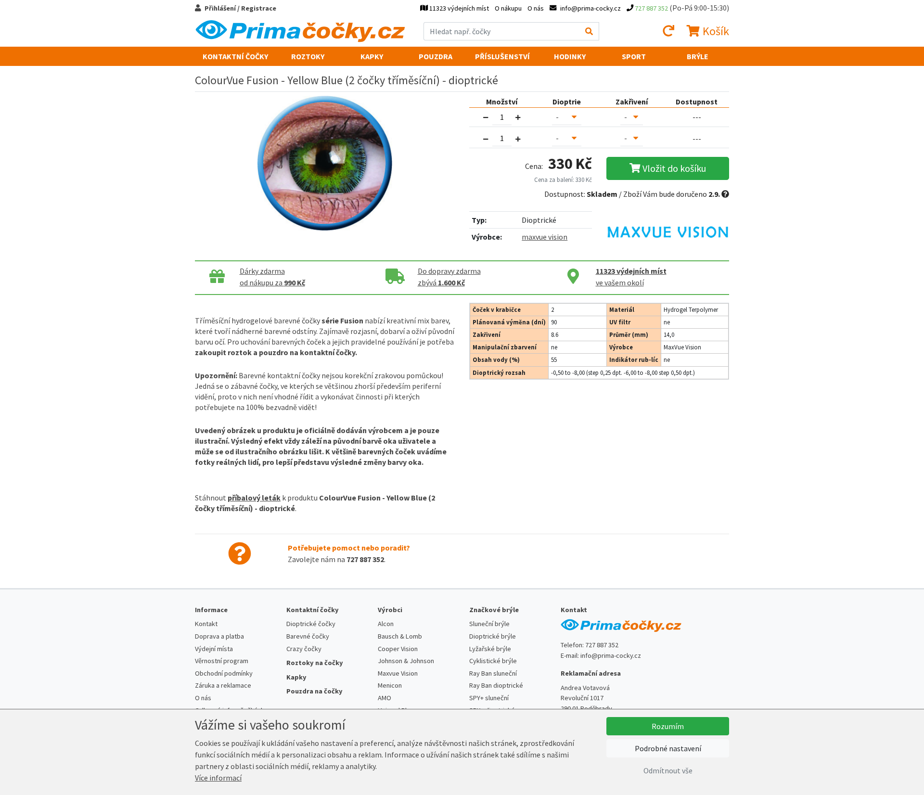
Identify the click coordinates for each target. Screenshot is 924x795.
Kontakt (206, 623)
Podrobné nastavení (668, 748)
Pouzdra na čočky (314, 691)
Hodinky (570, 56)
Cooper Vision (398, 648)
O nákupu (508, 8)
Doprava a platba (219, 636)
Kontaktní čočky (235, 56)
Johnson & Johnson (406, 660)
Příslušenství (502, 56)
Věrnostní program (221, 660)
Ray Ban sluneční (493, 673)
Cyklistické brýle (493, 660)
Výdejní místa (214, 648)
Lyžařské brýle (490, 648)
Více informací (218, 777)
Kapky (371, 56)
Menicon (390, 685)
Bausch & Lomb (400, 636)
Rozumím (668, 726)
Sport (634, 56)
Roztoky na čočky (314, 662)
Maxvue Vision (398, 673)
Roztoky (307, 56)
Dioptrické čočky (310, 623)
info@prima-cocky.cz (610, 655)
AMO (384, 697)
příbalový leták (254, 497)
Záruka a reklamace (223, 685)
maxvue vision (544, 237)
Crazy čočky (303, 648)
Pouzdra (435, 56)
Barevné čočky (307, 636)
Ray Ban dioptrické (496, 685)
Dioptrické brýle (492, 636)
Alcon (386, 623)
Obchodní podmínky (224, 673)
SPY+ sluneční (489, 697)
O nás (535, 8)
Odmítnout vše (668, 770)
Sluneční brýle (489, 623)
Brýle (697, 56)
